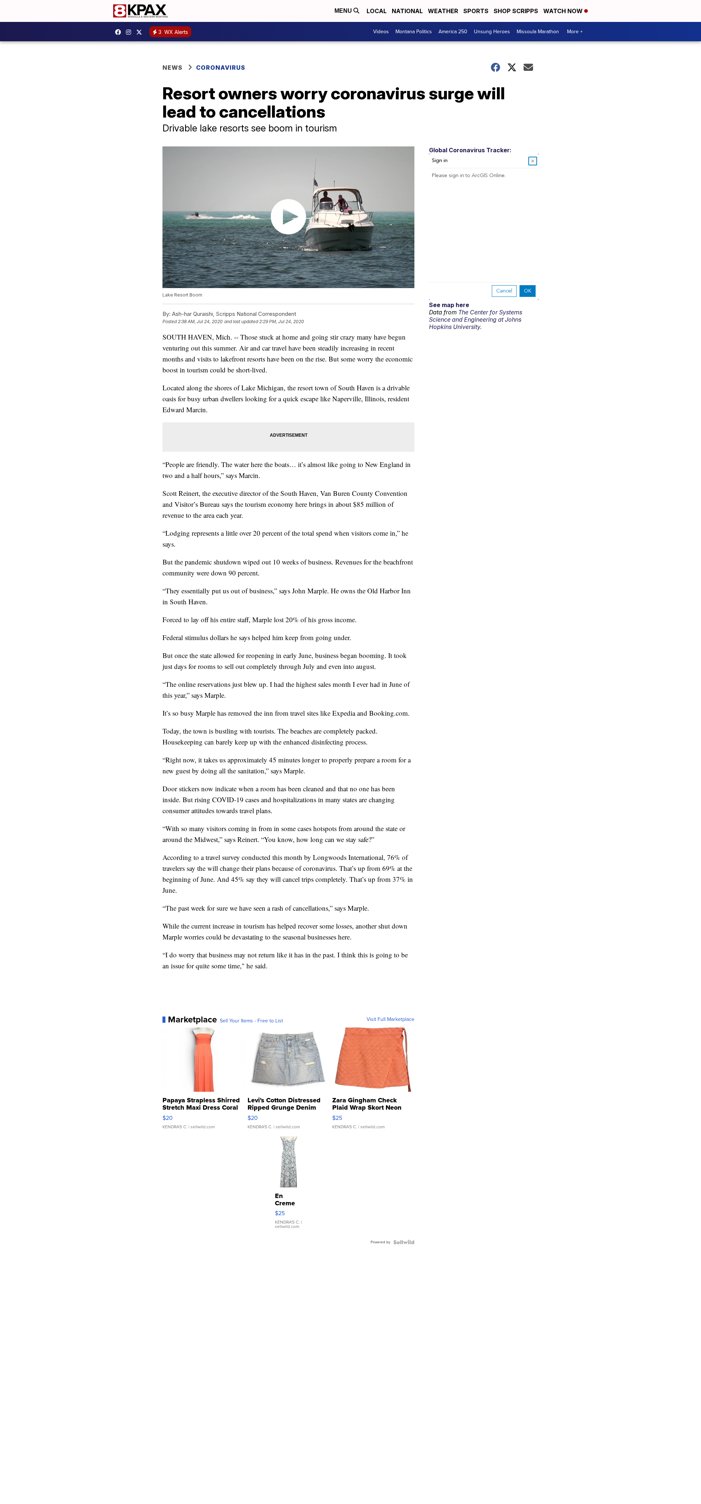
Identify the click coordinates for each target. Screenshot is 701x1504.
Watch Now (563, 11)
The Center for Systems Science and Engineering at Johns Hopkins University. (475, 319)
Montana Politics (413, 31)
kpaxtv (120, 32)
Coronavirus (220, 67)
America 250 (452, 31)
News (172, 67)
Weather (443, 11)
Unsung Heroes (492, 31)
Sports (476, 11)
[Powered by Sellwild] (403, 1242)
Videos (381, 31)
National (407, 11)
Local (377, 11)
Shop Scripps (516, 11)
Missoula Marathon (538, 31)
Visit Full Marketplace (390, 1019)
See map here (449, 305)
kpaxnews (141, 32)
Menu (343, 11)
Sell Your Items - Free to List (251, 1020)
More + (575, 31)
